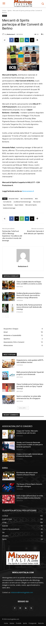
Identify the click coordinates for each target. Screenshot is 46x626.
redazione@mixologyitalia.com (22, 592)
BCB (36, 198)
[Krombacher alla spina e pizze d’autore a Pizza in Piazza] (8, 476)
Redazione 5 (11, 34)
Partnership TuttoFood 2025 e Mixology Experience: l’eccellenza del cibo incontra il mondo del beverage (12, 236)
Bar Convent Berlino (27, 198)
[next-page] (7, 316)
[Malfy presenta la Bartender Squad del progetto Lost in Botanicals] (8, 375)
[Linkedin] (27, 40)
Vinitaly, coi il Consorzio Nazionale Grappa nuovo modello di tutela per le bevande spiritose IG (30, 445)
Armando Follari (14, 198)
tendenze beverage (9, 208)
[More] (37, 40)
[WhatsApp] (22, 40)
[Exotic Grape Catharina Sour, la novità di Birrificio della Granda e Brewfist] (8, 499)
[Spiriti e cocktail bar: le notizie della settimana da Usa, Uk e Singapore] (8, 399)
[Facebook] (11, 40)
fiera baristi (36, 202)
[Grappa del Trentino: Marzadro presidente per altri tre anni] (8, 434)
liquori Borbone (8, 205)
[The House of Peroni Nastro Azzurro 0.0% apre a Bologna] (8, 487)
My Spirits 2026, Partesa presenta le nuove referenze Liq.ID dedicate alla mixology (29, 307)
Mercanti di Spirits (31, 205)
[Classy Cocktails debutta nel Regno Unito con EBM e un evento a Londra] (8, 285)
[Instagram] (20, 608)
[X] (16, 40)
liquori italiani (19, 205)
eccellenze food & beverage (22, 202)
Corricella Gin (7, 202)
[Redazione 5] (3, 34)
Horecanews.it (28, 191)
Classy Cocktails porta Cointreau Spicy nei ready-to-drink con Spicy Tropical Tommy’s (30, 386)
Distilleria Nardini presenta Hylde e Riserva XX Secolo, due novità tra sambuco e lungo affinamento (28, 295)
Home (4, 10)
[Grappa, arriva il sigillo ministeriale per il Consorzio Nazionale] (8, 457)
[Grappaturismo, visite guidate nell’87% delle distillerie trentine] (8, 363)
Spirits (10, 10)
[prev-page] (3, 316)
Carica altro (22, 408)
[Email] (32, 40)
